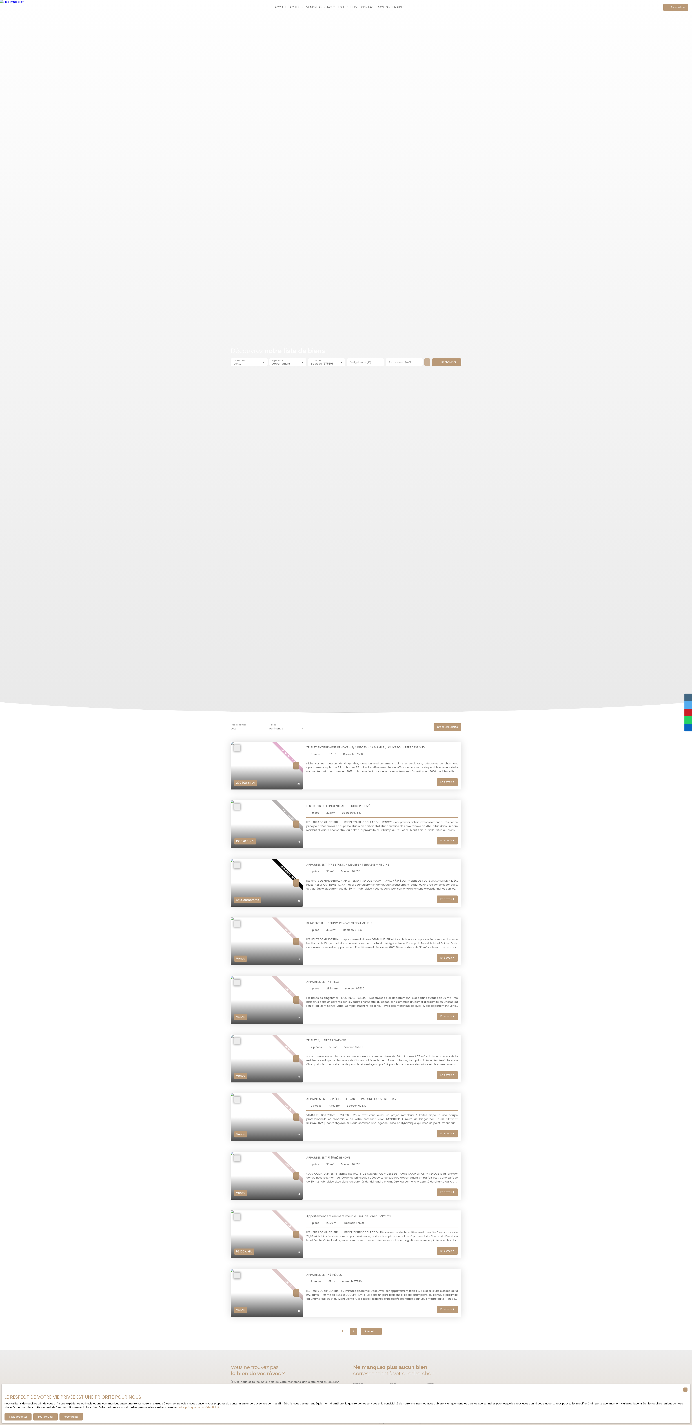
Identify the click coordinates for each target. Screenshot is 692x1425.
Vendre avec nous (320, 7)
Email (430, 1384)
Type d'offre (239, 360)
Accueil (281, 7)
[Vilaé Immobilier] (15, 7)
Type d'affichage (239, 725)
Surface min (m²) (400, 362)
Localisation (316, 360)
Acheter (296, 7)
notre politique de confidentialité (198, 1407)
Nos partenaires (391, 7)
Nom (393, 1384)
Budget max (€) (360, 362)
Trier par (273, 725)
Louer (343, 7)
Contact (368, 7)
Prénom (358, 1384)
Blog (354, 7)
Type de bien (278, 360)
